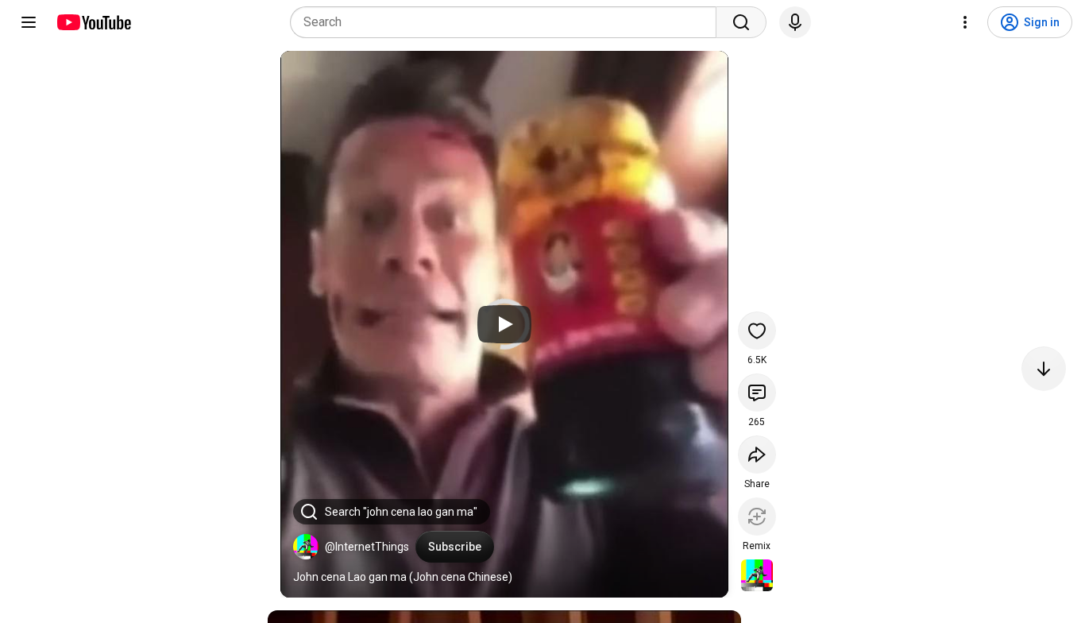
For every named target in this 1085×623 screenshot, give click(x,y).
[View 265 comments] (757, 392)
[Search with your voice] (795, 22)
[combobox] (507, 22)
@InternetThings (367, 546)
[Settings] (965, 22)
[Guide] (28, 22)
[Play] (504, 324)
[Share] (757, 454)
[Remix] (757, 516)
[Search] (741, 22)
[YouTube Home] (93, 22)
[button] (306, 546)
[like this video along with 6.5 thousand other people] (757, 331)
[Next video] (1043, 368)
